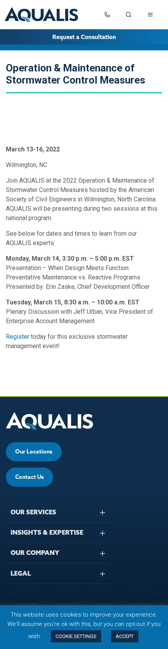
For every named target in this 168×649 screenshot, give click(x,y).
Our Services (33, 512)
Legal (21, 573)
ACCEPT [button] (125, 636)
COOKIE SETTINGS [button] (76, 636)
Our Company (35, 553)
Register (17, 336)
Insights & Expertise (47, 532)
